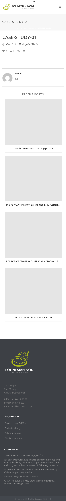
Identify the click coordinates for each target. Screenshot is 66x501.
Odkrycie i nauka (13, 433)
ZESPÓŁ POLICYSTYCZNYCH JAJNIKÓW (33, 148)
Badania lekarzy (13, 428)
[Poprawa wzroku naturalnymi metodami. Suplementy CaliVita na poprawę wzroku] (33, 235)
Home (18, 28)
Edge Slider (29, 28)
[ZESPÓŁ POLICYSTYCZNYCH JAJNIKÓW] (33, 122)
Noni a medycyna (13, 438)
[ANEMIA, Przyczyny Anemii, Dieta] (33, 291)
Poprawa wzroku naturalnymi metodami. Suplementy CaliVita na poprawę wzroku (34, 261)
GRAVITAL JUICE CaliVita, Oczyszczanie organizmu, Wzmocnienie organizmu (29, 482)
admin (8, 44)
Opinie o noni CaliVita (15, 423)
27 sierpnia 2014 (27, 44)
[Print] (25, 50)
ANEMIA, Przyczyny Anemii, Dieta (33, 317)
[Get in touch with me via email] (16, 78)
